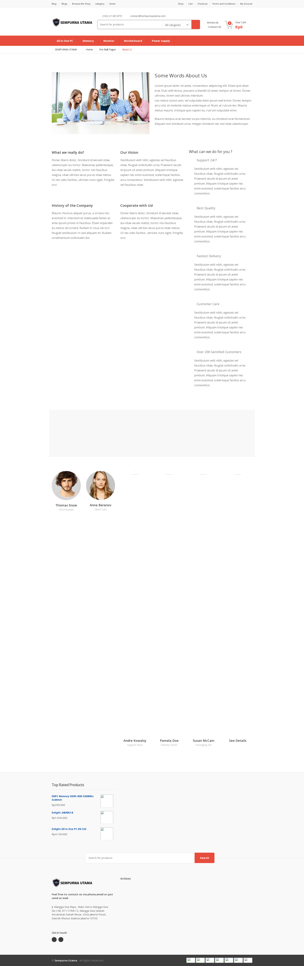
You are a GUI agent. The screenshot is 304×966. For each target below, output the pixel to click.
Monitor (108, 40)
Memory (88, 40)
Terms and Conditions (224, 3)
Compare (214, 26)
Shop (180, 3)
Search (204, 858)
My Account (246, 3)
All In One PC (65, 40)
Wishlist (212, 22)
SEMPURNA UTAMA (66, 49)
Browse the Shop (81, 3)
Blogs (64, 3)
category (99, 3)
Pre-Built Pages (107, 49)
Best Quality (206, 208)
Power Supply (161, 40)
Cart (190, 3)
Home (112, 3)
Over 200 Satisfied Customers (219, 352)
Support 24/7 (207, 160)
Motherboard (133, 40)
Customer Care (208, 304)
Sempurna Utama (66, 960)
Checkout (202, 3)
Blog (54, 3)
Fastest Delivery (209, 256)
